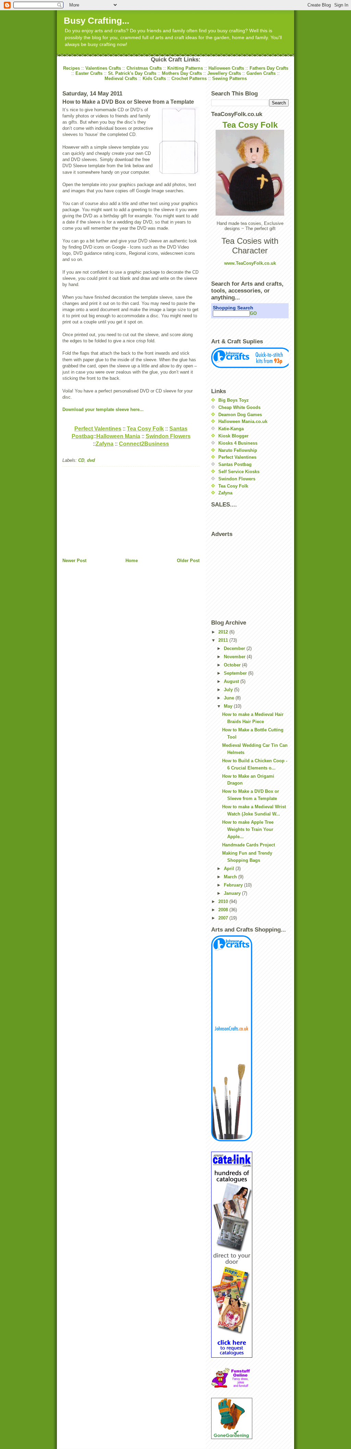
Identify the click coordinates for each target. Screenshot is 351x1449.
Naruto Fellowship (237, 450)
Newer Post (74, 560)
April (229, 868)
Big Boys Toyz (233, 400)
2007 (223, 918)
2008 (223, 909)
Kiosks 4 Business (237, 443)
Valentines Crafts (103, 68)
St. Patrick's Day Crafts (132, 73)
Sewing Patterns (229, 78)
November (235, 656)
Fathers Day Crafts (269, 68)
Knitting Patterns (185, 68)
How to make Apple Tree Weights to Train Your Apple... (248, 829)
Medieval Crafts (121, 78)
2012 (223, 632)
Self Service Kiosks (238, 471)
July (229, 689)
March (231, 876)
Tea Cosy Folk (250, 124)
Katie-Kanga (231, 428)
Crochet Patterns (189, 78)
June (229, 697)
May (229, 706)
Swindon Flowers (236, 478)
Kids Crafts (154, 78)
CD (81, 460)
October (233, 665)
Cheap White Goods (239, 407)
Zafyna (225, 492)
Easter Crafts (88, 73)
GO (253, 313)
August (232, 681)
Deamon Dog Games (240, 414)
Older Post (188, 560)
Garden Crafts (261, 73)
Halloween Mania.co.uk (242, 421)
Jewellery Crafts (224, 73)
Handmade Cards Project (248, 844)
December (235, 648)
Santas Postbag (235, 464)
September (236, 673)
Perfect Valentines (237, 457)
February (234, 885)
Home (131, 560)
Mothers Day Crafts (182, 73)
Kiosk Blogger (233, 435)
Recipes (71, 68)
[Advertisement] (113, 509)
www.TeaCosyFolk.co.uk (250, 263)
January (233, 893)
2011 (223, 640)
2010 (223, 901)
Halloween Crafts (226, 68)
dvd (91, 460)
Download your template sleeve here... (103, 409)
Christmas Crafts (144, 68)
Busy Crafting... (96, 20)
